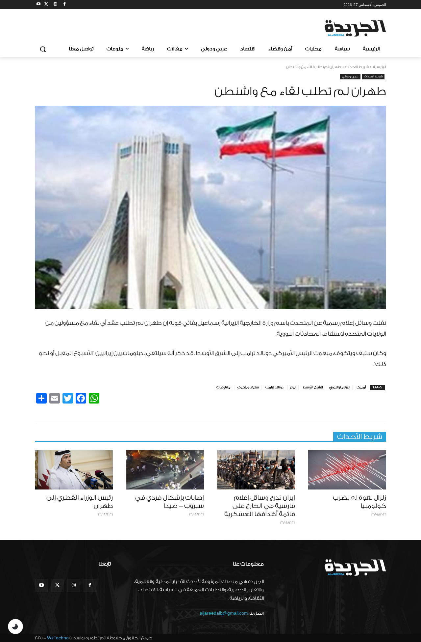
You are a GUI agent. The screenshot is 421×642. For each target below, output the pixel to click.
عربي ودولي (350, 76)
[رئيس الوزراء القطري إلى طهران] (74, 469)
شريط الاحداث (357, 67)
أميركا (361, 387)
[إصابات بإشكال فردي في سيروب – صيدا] (165, 469)
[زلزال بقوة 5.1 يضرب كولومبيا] (347, 469)
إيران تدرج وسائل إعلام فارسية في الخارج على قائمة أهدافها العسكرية (259, 506)
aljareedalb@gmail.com (224, 613)
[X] (46, 5)
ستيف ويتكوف (248, 387)
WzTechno (58, 637)
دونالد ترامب (274, 387)
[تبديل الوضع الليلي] (15, 626)
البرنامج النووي (339, 387)
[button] (43, 49)
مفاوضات (223, 387)
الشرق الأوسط (313, 387)
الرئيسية (379, 67)
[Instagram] (55, 5)
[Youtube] (38, 5)
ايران (293, 387)
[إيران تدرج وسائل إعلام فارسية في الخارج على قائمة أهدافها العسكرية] (256, 469)
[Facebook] (64, 5)
